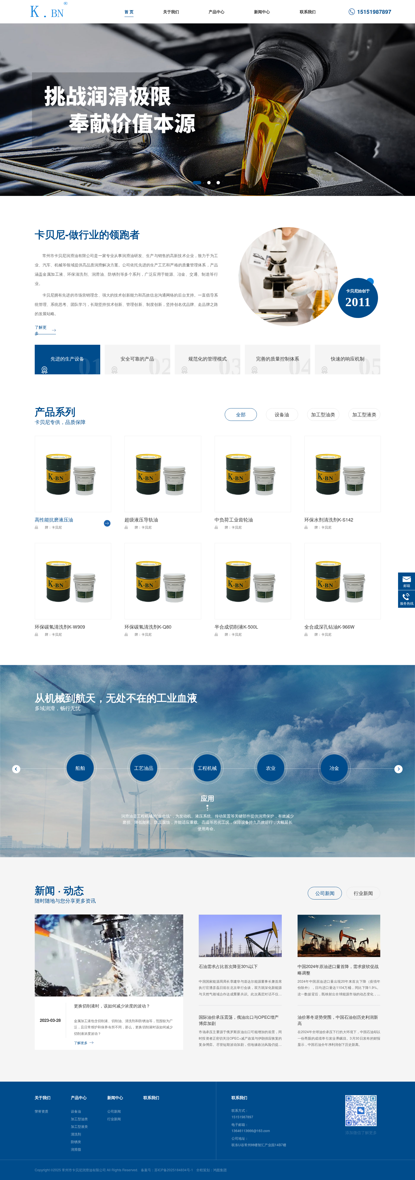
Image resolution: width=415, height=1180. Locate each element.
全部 (241, 414)
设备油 (282, 414)
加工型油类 (323, 414)
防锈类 (76, 1141)
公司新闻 (325, 893)
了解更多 (41, 330)
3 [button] (218, 182)
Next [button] (406, 107)
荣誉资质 (41, 1111)
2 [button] (209, 182)
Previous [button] (8, 107)
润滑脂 (76, 1149)
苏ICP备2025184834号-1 (173, 1169)
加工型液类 (364, 414)
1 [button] (197, 182)
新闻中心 (262, 11)
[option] (207, 109)
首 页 (129, 11)
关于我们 (171, 11)
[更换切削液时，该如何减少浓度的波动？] (109, 995)
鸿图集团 (220, 1169)
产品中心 (216, 11)
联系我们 (308, 11)
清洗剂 (76, 1134)
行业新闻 (363, 893)
